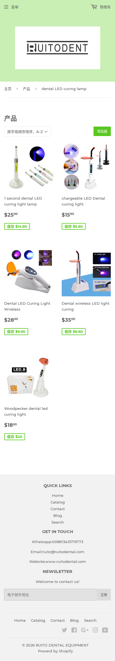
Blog (57, 515)
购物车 (105, 7)
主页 (7, 88)
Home (57, 495)
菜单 (14, 7)
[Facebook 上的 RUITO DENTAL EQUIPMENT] (74, 631)
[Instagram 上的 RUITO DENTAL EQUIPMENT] (95, 631)
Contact (58, 509)
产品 (26, 88)
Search (57, 522)
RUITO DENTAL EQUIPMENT (62, 645)
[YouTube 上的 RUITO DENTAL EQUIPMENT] (105, 631)
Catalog (58, 502)
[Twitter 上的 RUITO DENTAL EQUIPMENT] (64, 631)
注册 (103, 595)
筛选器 (102, 131)
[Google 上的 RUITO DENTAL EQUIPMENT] (85, 631)
